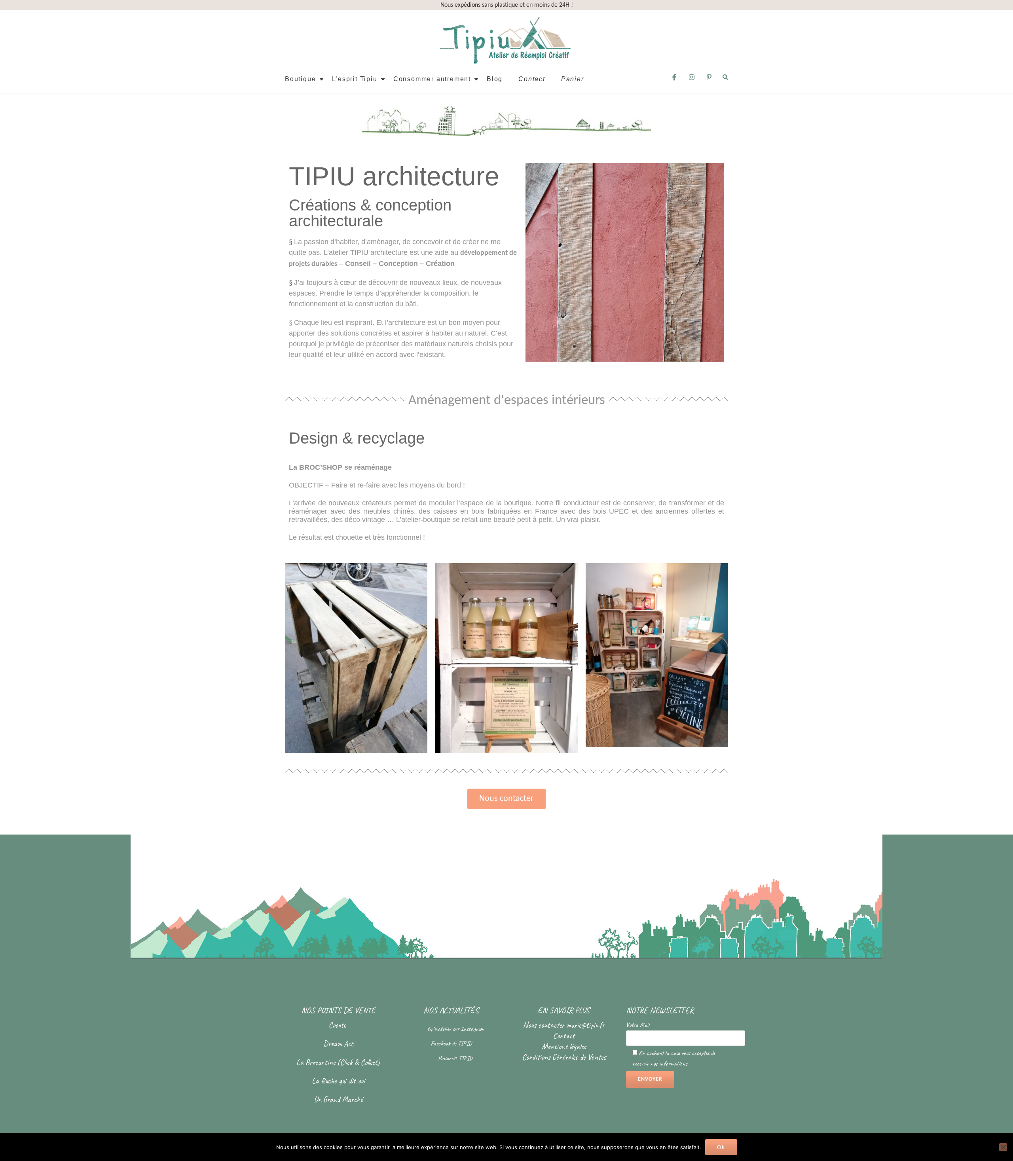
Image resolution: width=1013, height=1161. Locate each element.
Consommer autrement (432, 79)
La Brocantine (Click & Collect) (338, 1062)
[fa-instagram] (692, 79)
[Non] (1003, 1147)
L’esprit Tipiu (355, 79)
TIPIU (465, 1043)
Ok (721, 1147)
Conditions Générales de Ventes (564, 1057)
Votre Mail (637, 1025)
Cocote (338, 1025)
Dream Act (338, 1044)
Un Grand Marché (338, 1099)
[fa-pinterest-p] (709, 79)
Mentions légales (564, 1046)
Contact (531, 79)
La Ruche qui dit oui (338, 1081)
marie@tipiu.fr (585, 1025)
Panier (572, 79)
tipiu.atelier (440, 1029)
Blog (495, 79)
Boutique (300, 79)
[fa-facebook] (674, 79)
